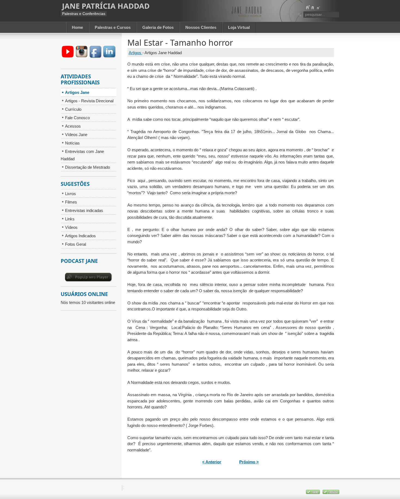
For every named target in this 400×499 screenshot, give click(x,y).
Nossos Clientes (200, 27)
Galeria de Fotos (158, 27)
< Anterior (211, 462)
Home (77, 27)
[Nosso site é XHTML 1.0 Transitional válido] (330, 493)
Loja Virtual (239, 27)
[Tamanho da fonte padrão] (313, 7)
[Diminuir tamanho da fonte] (318, 7)
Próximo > (249, 462)
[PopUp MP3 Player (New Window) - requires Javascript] (88, 280)
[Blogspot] (67, 56)
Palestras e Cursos (113, 27)
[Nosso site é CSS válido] (313, 493)
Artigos (135, 52)
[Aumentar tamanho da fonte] (308, 7)
